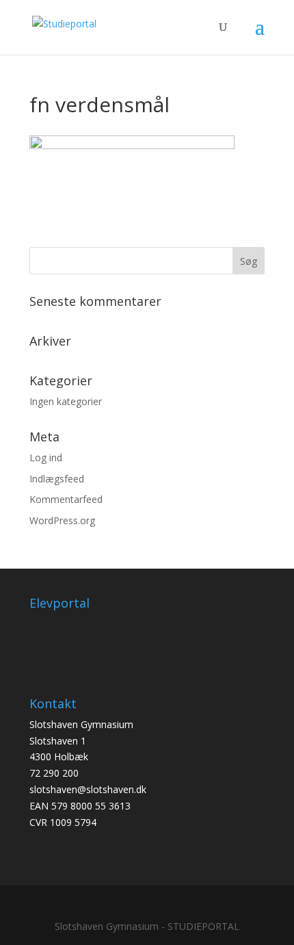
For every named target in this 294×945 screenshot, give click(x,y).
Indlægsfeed (56, 478)
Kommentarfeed (66, 499)
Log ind (45, 457)
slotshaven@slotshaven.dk (87, 789)
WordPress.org (62, 520)
